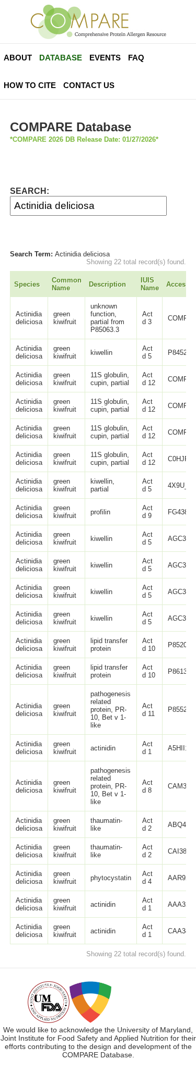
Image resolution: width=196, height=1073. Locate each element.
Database (60, 57)
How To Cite (30, 85)
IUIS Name (150, 284)
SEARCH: (29, 191)
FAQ (136, 57)
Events (105, 57)
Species (27, 284)
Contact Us (88, 85)
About (18, 57)
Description (107, 284)
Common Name (67, 284)
